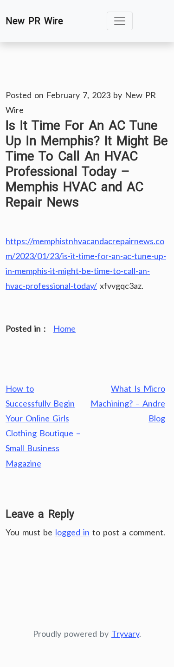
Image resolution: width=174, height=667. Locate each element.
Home (64, 328)
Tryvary (125, 633)
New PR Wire (34, 21)
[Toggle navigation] (120, 21)
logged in (72, 532)
